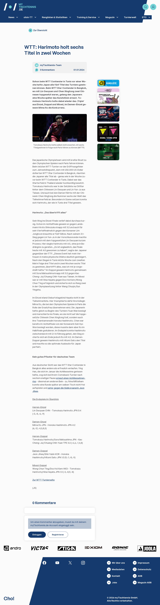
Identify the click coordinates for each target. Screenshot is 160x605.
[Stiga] (66, 548)
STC (144, 17)
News (11, 17)
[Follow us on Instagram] (83, 562)
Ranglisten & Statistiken (54, 17)
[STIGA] (108, 152)
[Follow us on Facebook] (44, 562)
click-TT (28, 17)
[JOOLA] (147, 549)
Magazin (109, 17)
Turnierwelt (130, 17)
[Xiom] (93, 548)
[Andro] (13, 548)
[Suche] (145, 7)
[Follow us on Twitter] (70, 562)
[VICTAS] (108, 132)
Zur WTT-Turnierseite (43, 479)
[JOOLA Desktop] (108, 114)
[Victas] (39, 548)
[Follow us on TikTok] (96, 562)
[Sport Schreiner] (108, 96)
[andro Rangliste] (108, 83)
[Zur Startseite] (20, 7)
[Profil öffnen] (153, 7)
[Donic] (120, 548)
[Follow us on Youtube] (57, 562)
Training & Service (86, 17)
